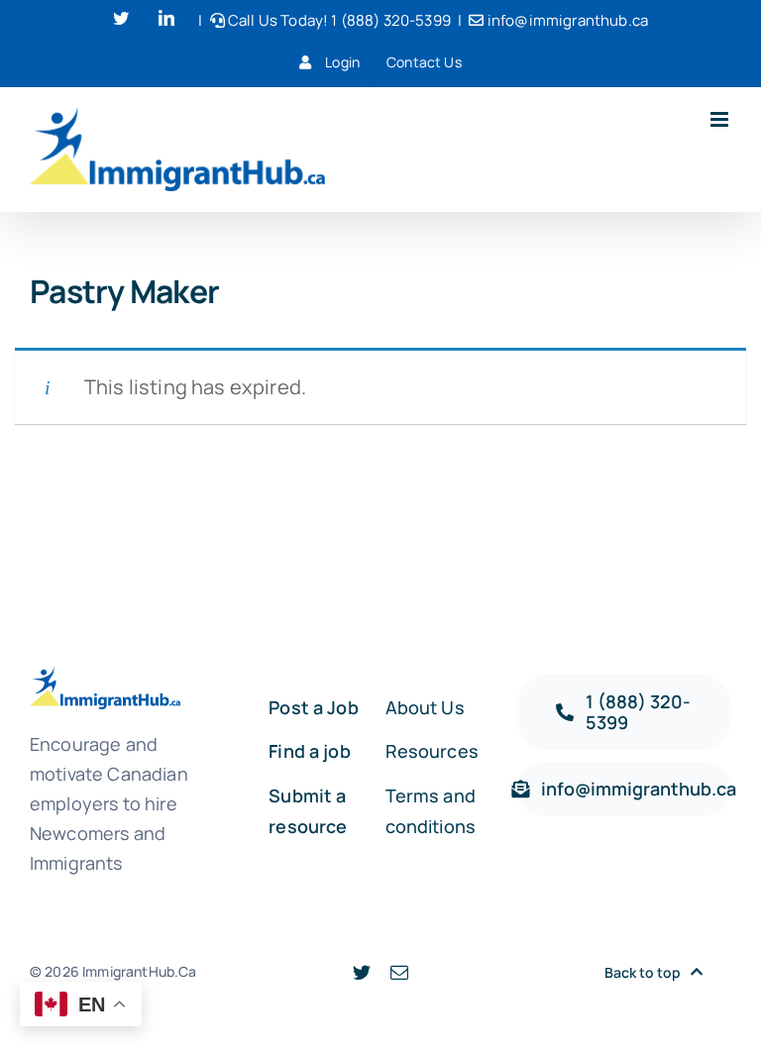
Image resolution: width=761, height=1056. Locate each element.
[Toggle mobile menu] (720, 119)
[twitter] (362, 972)
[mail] (399, 972)
